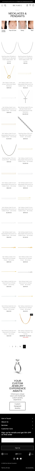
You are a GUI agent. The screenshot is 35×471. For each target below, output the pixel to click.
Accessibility (30, 468)
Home (17, 10)
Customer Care (7, 429)
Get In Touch (6, 418)
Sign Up (17, 448)
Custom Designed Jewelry (17, 406)
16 (20, 346)
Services (4, 425)
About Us (4, 422)
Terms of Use (5, 468)
